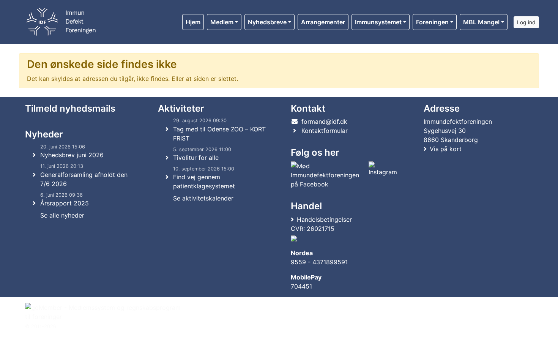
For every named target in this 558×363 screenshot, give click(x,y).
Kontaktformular (324, 130)
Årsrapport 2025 (64, 203)
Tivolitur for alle (196, 157)
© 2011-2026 (40, 326)
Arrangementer (323, 22)
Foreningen (432, 22)
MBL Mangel (481, 22)
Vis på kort (446, 149)
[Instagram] (383, 175)
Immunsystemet (378, 22)
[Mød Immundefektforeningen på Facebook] (328, 175)
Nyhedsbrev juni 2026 (72, 155)
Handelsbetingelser (324, 219)
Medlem (221, 22)
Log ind (526, 22)
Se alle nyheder (62, 215)
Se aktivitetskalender (203, 198)
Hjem (193, 22)
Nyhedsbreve (267, 22)
